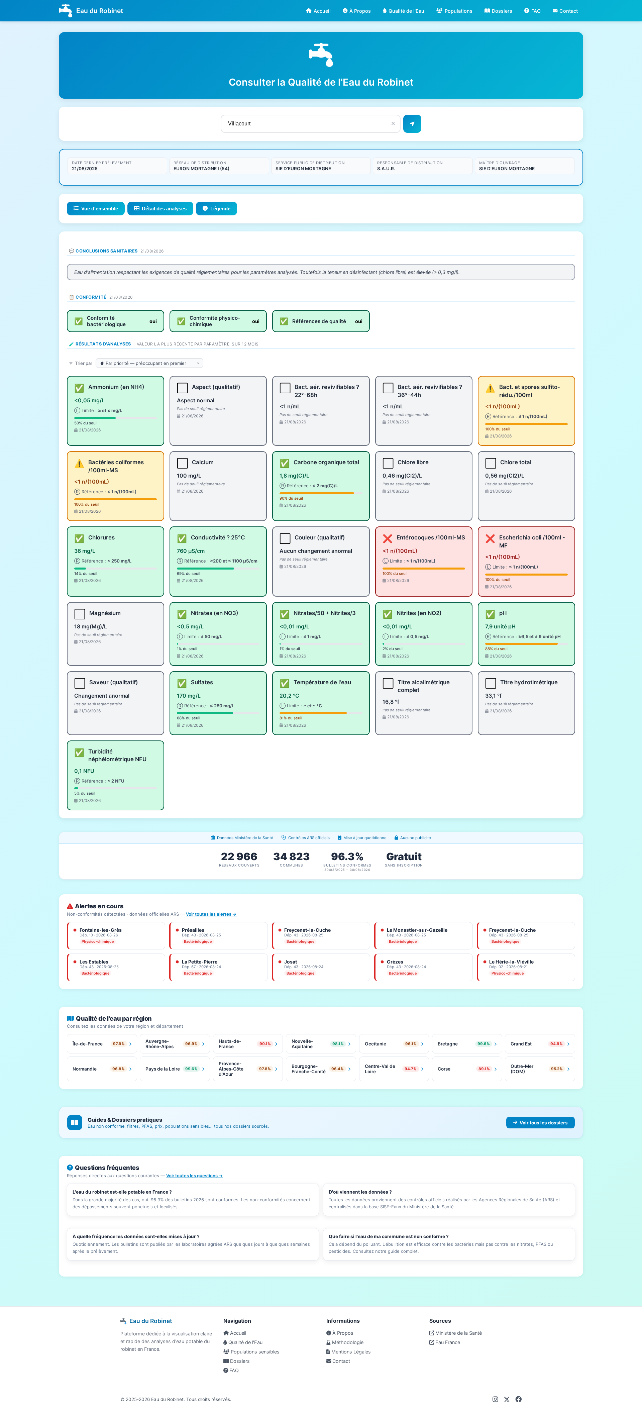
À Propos (360, 11)
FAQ (536, 11)
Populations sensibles (254, 1351)
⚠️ (490, 388)
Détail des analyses (164, 208)
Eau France (447, 1342)
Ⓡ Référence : (516, 416)
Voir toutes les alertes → (211, 914)
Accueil (322, 11)
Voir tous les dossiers (544, 1122)
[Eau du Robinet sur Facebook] (518, 1399)
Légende (220, 208)
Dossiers (502, 11)
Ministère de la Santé (458, 1333)
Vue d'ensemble (99, 208)
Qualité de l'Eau (406, 11)
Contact (568, 11)
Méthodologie (347, 1342)
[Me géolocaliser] (412, 124)
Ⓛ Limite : (98, 410)
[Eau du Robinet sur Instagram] (495, 1399)
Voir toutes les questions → (194, 1175)
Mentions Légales (350, 1351)
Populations (458, 11)
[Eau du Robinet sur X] (507, 1399)
